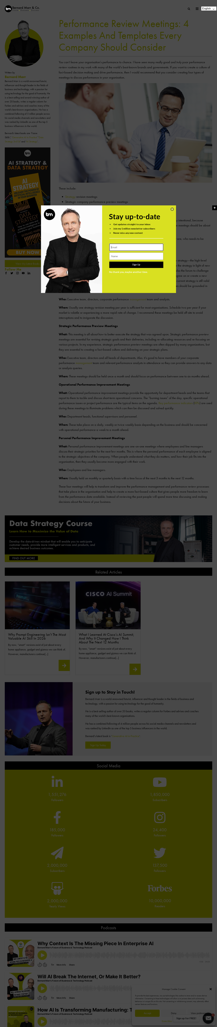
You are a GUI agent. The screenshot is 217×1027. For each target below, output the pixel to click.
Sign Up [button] (136, 264)
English (206, 8)
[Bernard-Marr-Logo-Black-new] (22, 6)
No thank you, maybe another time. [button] (128, 272)
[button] (172, 209)
